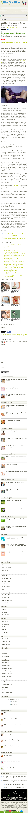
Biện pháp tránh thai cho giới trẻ (11, 258)
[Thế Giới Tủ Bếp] (14, 701)
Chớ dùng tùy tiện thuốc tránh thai (11, 270)
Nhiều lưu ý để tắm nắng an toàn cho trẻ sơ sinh (16, 395)
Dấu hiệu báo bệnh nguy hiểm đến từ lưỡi (16, 552)
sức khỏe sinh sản (8, 337)
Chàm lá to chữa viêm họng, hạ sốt (15, 508)
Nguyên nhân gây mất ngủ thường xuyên (16, 471)
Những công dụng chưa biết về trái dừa (14, 767)
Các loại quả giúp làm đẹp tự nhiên (13, 745)
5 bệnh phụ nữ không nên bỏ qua (11, 260)
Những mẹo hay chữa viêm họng (12, 761)
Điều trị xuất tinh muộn (10, 712)
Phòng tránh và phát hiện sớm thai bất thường (14, 255)
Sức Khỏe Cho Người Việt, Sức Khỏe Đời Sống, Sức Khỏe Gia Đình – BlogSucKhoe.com (13, 798)
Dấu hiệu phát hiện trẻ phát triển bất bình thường (16, 380)
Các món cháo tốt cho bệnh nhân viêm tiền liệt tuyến (16, 527)
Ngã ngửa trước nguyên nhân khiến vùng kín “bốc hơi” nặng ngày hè (16, 413)
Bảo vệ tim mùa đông (11, 464)
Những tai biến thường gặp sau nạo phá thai (13, 264)
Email (2, 362)
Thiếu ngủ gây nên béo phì (13, 420)
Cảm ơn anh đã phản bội (10, 718)
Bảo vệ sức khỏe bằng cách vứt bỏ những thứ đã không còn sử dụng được (16, 545)
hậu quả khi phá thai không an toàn (15, 334)
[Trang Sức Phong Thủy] (14, 235)
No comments (18, 27)
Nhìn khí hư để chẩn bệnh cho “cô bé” (12, 256)
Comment (3, 344)
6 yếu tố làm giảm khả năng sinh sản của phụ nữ (14, 253)
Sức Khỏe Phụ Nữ (10, 27)
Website (2, 367)
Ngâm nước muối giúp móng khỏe (13, 740)
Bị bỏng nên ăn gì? (9, 755)
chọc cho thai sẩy (4, 334)
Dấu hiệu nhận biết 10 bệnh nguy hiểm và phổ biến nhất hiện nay (16, 537)
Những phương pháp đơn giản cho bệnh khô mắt (16, 490)
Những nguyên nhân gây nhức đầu (15, 482)
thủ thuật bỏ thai (17, 185)
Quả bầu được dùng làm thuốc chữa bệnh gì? (15, 519)
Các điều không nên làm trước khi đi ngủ (16, 438)
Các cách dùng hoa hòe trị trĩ (13, 500)
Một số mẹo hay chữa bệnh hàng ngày (16, 456)
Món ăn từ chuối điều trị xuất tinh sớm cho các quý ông (16, 446)
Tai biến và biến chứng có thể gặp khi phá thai (14, 266)
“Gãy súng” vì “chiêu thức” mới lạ (13, 724)
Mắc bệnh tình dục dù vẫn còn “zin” (15, 431)
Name (2, 357)
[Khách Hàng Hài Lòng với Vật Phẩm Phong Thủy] (14, 699)
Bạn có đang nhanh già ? (10, 734)
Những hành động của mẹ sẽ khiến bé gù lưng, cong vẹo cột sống (16, 387)
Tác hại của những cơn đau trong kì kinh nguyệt (16, 406)
